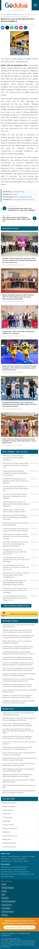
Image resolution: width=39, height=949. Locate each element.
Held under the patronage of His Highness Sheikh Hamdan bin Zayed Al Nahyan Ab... (16, 504)
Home (3, 14)
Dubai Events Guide (7, 872)
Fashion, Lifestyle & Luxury (15, 14)
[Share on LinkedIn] (16, 27)
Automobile (6, 814)
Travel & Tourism (8, 825)
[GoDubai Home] (16, 5)
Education (6, 832)
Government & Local (9, 836)
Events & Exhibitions (9, 843)
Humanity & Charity (9, 846)
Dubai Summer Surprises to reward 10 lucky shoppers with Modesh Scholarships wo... (16, 575)
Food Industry (7, 817)
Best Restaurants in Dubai (26, 874)
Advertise (14, 859)
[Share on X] (7, 27)
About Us (4, 856)
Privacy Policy (5, 859)
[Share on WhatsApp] (12, 27)
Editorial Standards (14, 856)
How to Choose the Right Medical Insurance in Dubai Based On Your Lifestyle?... (15, 496)
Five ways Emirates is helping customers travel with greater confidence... (13, 457)
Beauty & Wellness (7, 888)
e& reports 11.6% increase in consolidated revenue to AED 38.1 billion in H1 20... (15, 552)
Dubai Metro (22, 859)
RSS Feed (32, 856)
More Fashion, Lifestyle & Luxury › (23, 230)
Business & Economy (9, 828)
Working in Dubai (6, 869)
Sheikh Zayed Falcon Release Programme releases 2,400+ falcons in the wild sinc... (15, 473)
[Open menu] (35, 5)
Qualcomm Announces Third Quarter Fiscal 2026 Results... (16, 524)
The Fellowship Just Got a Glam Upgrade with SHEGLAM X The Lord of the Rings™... (16, 559)
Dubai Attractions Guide (19, 867)
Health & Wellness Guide (22, 872)
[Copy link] (25, 27)
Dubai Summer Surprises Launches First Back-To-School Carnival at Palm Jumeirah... (16, 536)
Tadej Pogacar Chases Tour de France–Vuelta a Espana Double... (14, 510)
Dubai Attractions (6, 861)
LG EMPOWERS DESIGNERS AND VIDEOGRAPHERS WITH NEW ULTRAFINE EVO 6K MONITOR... (14, 583)
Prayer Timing (17, 861)
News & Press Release (8, 901)
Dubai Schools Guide (19, 869)
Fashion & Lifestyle (8, 806)
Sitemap (26, 861)
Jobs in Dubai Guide (7, 876)
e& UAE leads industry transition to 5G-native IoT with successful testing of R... (15, 488)
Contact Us (24, 856)
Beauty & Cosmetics (9, 803)
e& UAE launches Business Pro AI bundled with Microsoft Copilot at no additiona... (15, 481)
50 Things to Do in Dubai (9, 874)
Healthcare (6, 839)
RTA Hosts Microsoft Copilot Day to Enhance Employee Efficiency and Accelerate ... (15, 590)
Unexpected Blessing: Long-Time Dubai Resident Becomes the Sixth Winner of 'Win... (15, 598)
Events (4, 891)
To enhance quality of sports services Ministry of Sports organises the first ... (16, 530)
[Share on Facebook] (3, 27)
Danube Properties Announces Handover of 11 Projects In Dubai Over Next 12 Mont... (16, 567)
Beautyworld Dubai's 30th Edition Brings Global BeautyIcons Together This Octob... (15, 517)
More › (34, 621)
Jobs (3, 894)
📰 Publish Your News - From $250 (19, 927)
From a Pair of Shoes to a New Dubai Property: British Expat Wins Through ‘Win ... (16, 465)
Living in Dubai (6, 867)
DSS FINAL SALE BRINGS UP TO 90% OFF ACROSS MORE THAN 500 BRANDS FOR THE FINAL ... (15, 544)
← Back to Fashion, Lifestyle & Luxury (16, 605)
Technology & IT (7, 810)
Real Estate (6, 821)
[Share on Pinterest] (21, 27)
